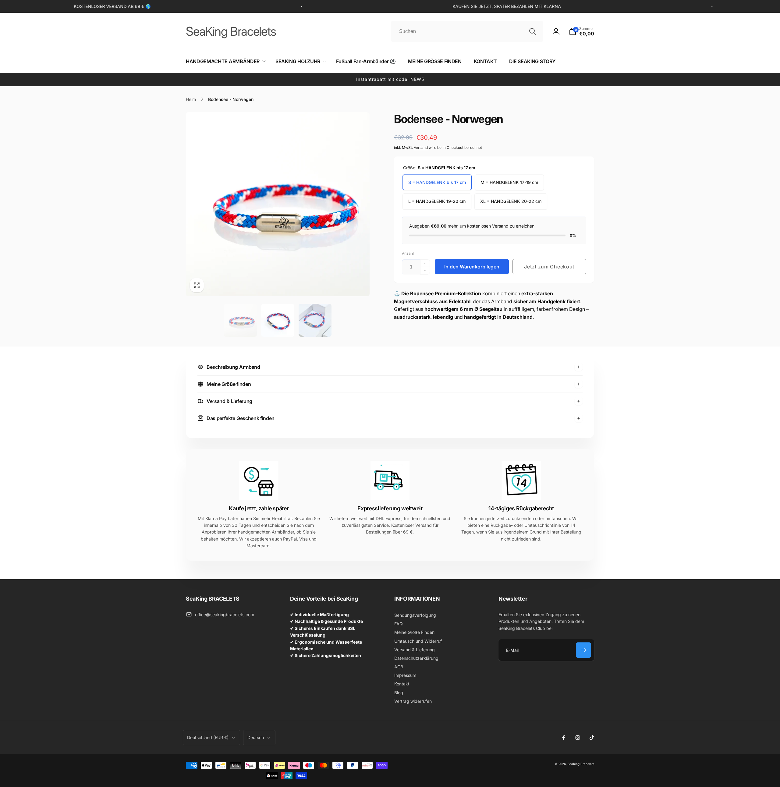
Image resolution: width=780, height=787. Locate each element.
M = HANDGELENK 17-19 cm (509, 182)
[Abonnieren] (583, 650)
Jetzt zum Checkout (549, 267)
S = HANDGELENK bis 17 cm (437, 182)
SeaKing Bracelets (581, 764)
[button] (581, 31)
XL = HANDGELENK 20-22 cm (510, 201)
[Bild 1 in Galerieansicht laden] (240, 320)
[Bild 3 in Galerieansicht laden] (315, 320)
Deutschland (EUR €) (208, 737)
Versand (421, 147)
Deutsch (255, 737)
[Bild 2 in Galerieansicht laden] (277, 320)
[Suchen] (532, 31)
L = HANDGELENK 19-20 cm (437, 201)
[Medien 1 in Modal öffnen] (278, 204)
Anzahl (408, 253)
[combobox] (467, 31)
